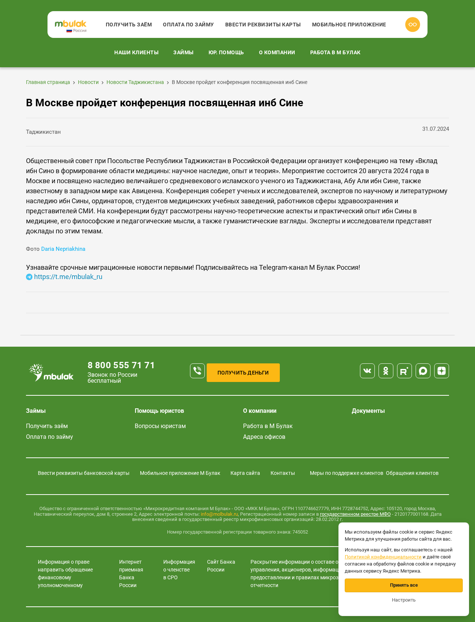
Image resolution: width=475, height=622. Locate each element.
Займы (183, 52)
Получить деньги (243, 373)
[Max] (423, 370)
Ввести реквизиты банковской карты (84, 473)
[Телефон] (197, 370)
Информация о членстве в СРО (179, 569)
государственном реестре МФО (355, 514)
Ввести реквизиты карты (263, 24)
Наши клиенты (136, 52)
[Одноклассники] (386, 370)
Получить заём (129, 24)
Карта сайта (245, 473)
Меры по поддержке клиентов (346, 473)
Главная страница (48, 82)
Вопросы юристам (160, 426)
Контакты (283, 473)
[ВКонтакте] (367, 370)
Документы (368, 410)
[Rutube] (404, 370)
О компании (277, 52)
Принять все (404, 585)
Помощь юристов (159, 410)
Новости (88, 82)
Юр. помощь (226, 52)
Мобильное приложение (349, 24)
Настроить (404, 600)
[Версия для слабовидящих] (412, 24)
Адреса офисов (264, 436)
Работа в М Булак (335, 52)
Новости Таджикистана (135, 82)
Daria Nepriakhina (62, 249)
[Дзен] (441, 370)
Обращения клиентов (412, 473)
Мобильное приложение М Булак (180, 473)
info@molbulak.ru (219, 514)
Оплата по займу (188, 24)
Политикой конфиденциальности (383, 557)
